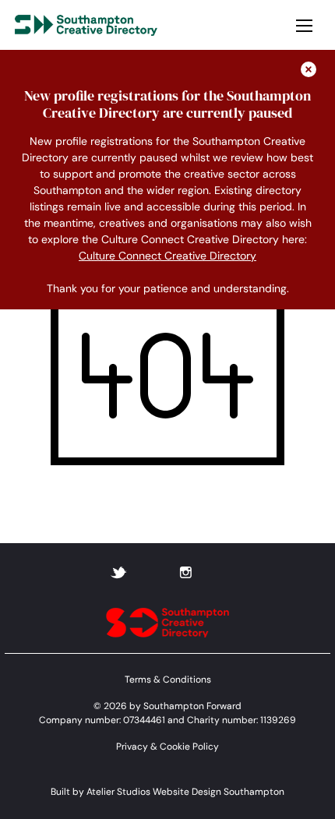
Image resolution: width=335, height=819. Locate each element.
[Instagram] (185, 571)
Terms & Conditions (168, 679)
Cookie (175, 746)
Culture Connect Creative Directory (167, 256)
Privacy (132, 746)
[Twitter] (118, 571)
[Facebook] (153, 571)
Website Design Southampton (218, 791)
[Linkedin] (219, 571)
